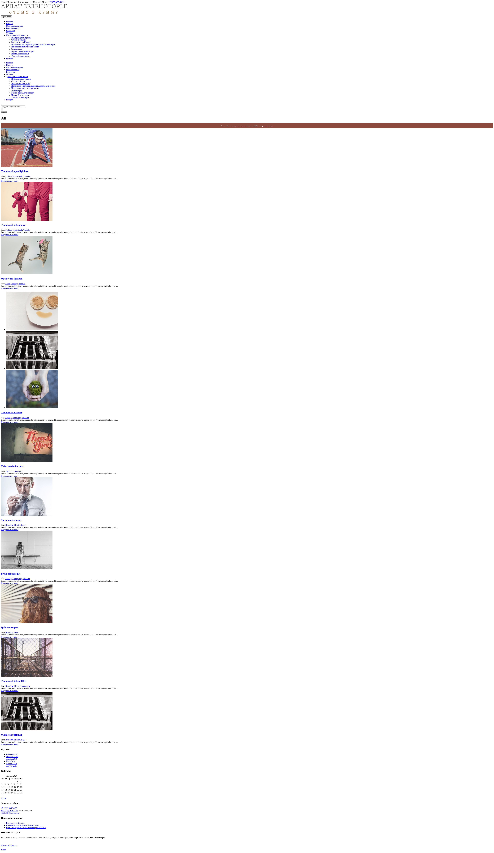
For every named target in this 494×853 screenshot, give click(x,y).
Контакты (10, 30)
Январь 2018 (11, 763)
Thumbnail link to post (13, 225)
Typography (16, 417)
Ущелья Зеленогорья (20, 56)
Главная (9, 21)
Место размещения (14, 26)
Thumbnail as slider (11, 412)
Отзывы (9, 33)
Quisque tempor (9, 627)
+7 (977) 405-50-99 (56, 2)
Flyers (7, 284)
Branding (9, 525)
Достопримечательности (17, 35)
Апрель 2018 (11, 759)
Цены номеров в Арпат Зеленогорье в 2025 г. (26, 828)
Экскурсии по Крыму (20, 42)
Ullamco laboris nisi (11, 734)
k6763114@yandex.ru (10, 813)
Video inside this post (12, 466)
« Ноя (3, 798)
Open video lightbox (12, 278)
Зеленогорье (16, 49)
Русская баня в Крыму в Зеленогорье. (22, 825)
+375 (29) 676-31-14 (9, 810)
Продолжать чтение (9, 181)
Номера (9, 24)
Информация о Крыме (21, 37)
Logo (23, 525)
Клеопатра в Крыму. (15, 823)
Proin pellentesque (10, 573)
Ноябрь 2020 (11, 754)
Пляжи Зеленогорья (20, 54)
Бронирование (12, 28)
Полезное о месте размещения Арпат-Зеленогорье (33, 44)
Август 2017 (11, 766)
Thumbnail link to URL (13, 681)
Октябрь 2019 (12, 757)
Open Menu (6, 17)
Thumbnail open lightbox (14, 171)
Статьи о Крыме (18, 40)
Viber (3, 850)
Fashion (8, 176)
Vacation (26, 176)
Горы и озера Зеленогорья (22, 51)
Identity (14, 284)
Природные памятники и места (25, 47)
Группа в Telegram (9, 845)
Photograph (17, 176)
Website (26, 230)
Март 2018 (10, 761)
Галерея (9, 58)
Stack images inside (11, 520)
